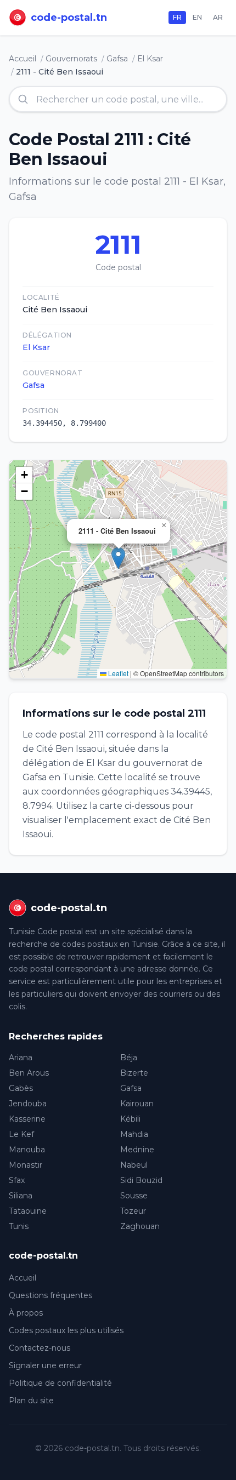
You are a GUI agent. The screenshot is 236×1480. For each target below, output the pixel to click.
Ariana (20, 1057)
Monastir (25, 1165)
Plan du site (31, 1400)
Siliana (20, 1196)
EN (197, 17)
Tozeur (133, 1211)
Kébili (130, 1119)
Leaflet (117, 673)
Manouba (27, 1150)
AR (218, 17)
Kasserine (27, 1119)
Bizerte (134, 1073)
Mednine (137, 1150)
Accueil (22, 59)
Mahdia (134, 1134)
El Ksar (150, 59)
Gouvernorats (71, 59)
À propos (26, 1313)
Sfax (17, 1180)
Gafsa (117, 59)
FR (177, 17)
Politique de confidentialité (60, 1383)
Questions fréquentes (50, 1295)
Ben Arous (29, 1073)
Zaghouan (140, 1226)
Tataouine (28, 1211)
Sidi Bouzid (141, 1180)
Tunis (19, 1226)
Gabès (21, 1088)
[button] (118, 558)
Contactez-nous (39, 1348)
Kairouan (137, 1103)
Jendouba (28, 1103)
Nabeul (134, 1165)
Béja (128, 1057)
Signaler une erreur (45, 1365)
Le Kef (21, 1134)
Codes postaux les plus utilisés (66, 1330)
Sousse (134, 1196)
